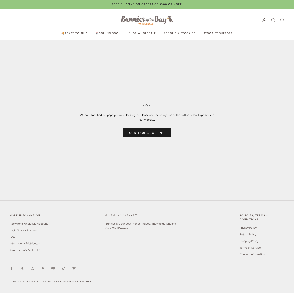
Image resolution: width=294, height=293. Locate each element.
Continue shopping (147, 132)
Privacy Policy (248, 227)
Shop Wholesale (142, 33)
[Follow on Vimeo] (74, 268)
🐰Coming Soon (108, 33)
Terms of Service (250, 247)
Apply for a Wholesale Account (29, 223)
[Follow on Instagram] (32, 268)
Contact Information (252, 254)
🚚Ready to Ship (74, 33)
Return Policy (248, 234)
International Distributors (25, 243)
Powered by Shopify (76, 281)
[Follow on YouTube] (53, 268)
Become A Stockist (179, 33)
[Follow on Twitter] (22, 268)
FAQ (12, 237)
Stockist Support (218, 33)
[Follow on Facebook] (12, 268)
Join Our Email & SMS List (25, 250)
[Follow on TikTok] (64, 268)
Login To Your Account (24, 230)
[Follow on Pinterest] (43, 268)
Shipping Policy (249, 241)
